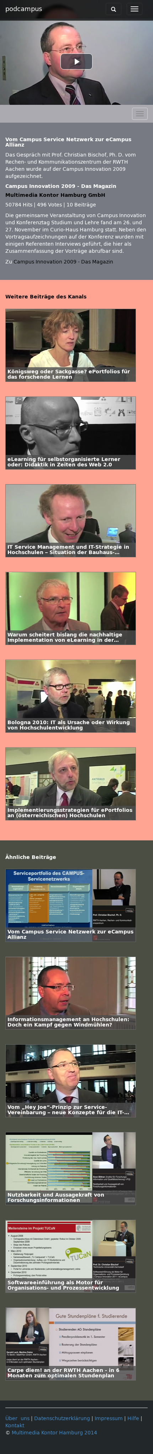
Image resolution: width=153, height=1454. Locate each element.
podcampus (23, 9)
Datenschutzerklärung (62, 1418)
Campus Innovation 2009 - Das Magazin (63, 262)
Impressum (109, 1418)
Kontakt (14, 1426)
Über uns (17, 1418)
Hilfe (133, 1418)
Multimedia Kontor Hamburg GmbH (55, 195)
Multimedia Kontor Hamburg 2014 (54, 1433)
